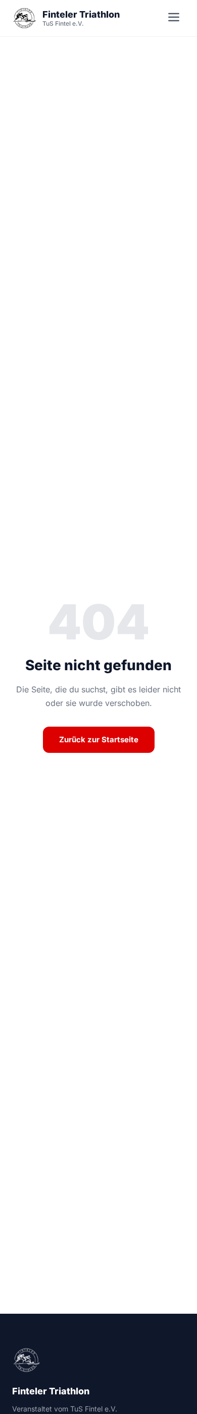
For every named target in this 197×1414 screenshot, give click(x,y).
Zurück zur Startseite (98, 739)
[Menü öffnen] (174, 18)
